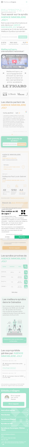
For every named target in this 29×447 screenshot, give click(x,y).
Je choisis (7, 237)
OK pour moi (22, 237)
